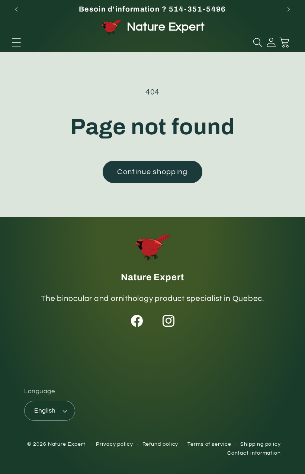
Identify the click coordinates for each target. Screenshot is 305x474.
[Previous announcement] (16, 9)
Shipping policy (260, 444)
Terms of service (209, 444)
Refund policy (160, 444)
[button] (16, 42)
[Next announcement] (288, 9)
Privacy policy (114, 444)
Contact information (254, 453)
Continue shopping (152, 172)
